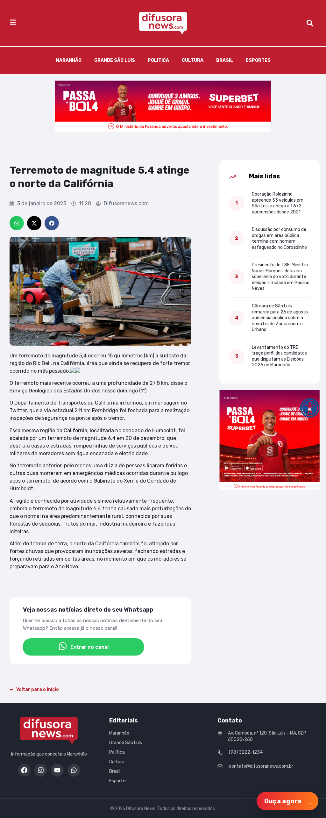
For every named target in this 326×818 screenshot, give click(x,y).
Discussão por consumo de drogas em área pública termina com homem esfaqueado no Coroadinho (279, 238)
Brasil (224, 60)
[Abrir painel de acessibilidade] (310, 408)
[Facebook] (24, 770)
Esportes (258, 60)
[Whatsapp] (73, 770)
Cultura (192, 60)
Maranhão (69, 60)
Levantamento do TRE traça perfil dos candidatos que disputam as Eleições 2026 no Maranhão (279, 356)
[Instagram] (40, 770)
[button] (17, 223)
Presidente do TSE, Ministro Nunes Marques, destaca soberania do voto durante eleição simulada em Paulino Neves (280, 276)
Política (158, 60)
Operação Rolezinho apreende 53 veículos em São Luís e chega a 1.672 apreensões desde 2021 (277, 202)
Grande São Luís (114, 60)
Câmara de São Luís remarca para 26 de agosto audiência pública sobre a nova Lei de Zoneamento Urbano (280, 317)
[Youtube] (57, 770)
